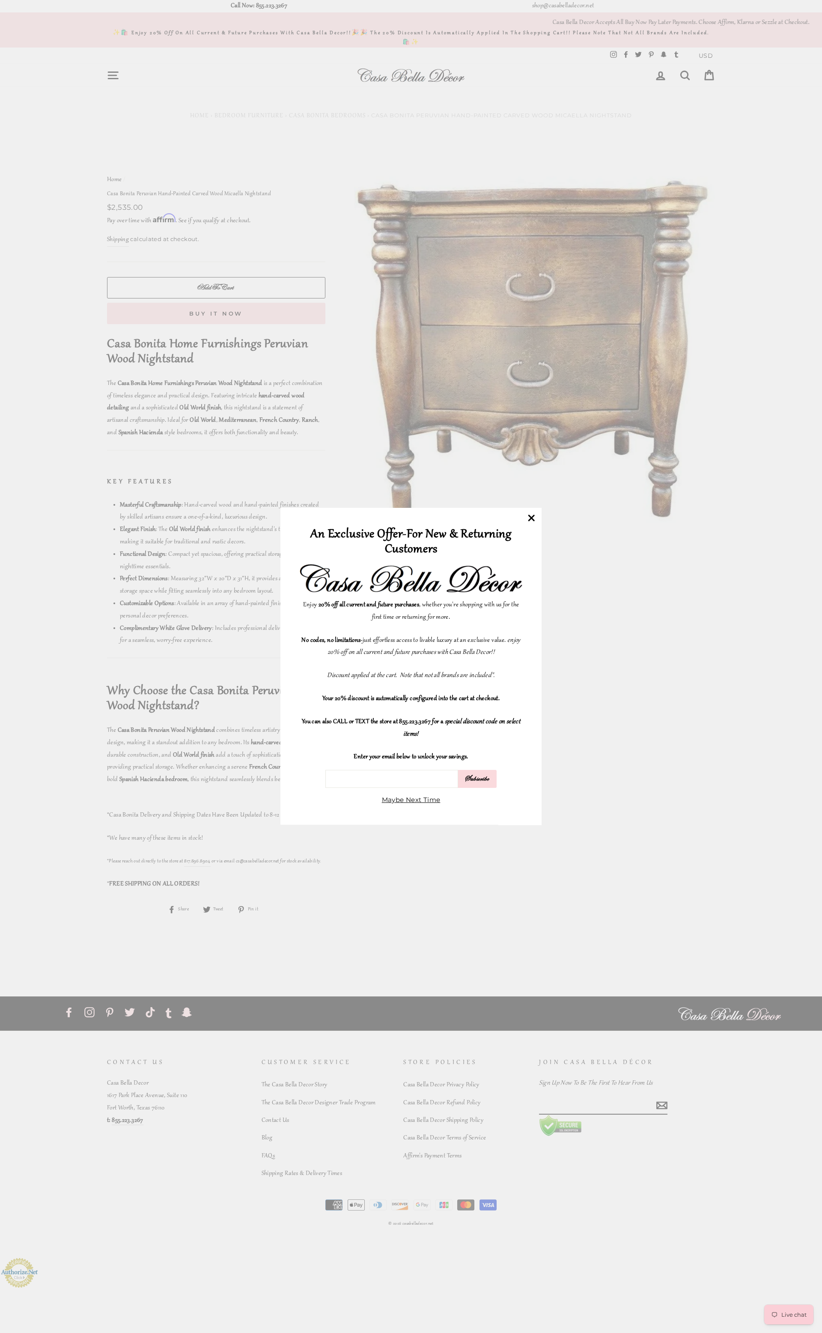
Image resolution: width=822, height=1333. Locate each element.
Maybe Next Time (411, 800)
